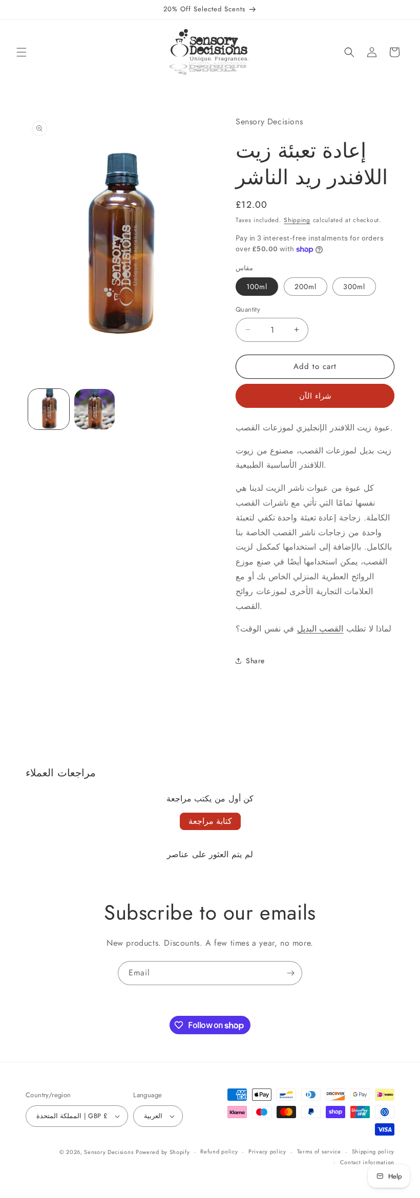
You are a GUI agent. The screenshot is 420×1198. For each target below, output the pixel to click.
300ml (354, 286)
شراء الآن (315, 396)
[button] (21, 52)
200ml (306, 286)
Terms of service (319, 1151)
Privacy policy (267, 1151)
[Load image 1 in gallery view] (48, 409)
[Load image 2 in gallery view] (94, 409)
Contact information (367, 1162)
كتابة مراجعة (210, 821)
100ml (256, 286)
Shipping (297, 220)
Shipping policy (373, 1151)
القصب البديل (320, 629)
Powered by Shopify (163, 1152)
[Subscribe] (290, 973)
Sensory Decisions (108, 1152)
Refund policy (219, 1151)
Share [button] (255, 661)
